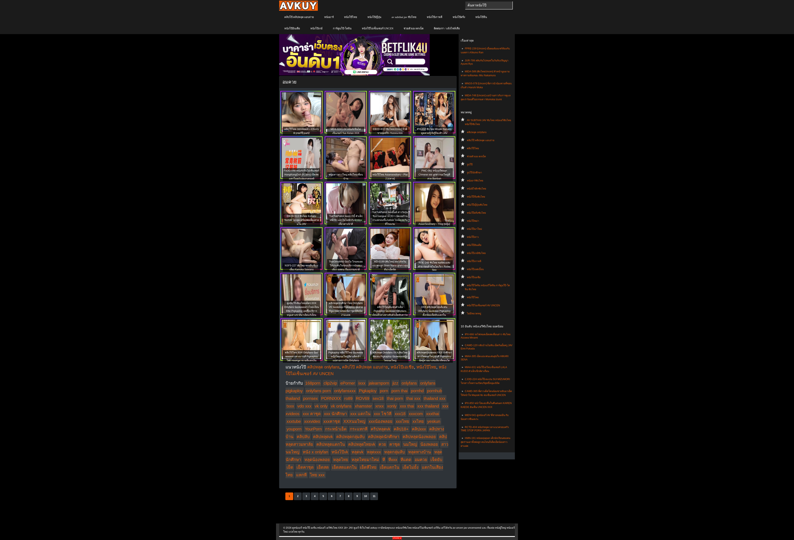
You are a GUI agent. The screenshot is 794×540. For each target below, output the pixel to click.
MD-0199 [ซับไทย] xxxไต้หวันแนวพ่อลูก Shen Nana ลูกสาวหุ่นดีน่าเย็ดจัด (390, 265)
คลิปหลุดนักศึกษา (383, 436)
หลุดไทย (340, 459)
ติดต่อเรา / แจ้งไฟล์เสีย (447, 28)
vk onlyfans (341, 406)
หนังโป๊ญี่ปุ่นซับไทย (477, 204)
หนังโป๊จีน (481, 17)
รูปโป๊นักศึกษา (474, 172)
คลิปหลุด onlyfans (477, 132)
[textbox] (489, 5)
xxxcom (416, 413)
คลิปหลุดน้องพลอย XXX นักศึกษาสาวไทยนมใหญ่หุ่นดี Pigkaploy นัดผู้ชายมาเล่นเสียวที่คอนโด (434, 356)
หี (383, 459)
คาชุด (394, 444)
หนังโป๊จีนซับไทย (476, 196)
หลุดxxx (374, 452)
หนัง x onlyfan (315, 452)
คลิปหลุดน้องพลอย (419, 436)
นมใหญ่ (410, 444)
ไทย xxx (317, 475)
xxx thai (407, 406)
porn (384, 391)
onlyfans (409, 383)
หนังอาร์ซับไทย (475, 180)
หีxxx (392, 459)
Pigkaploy (368, 391)
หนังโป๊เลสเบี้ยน (475, 269)
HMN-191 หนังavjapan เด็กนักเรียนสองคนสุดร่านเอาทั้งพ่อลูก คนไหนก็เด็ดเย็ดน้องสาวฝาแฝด (485, 442)
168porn (312, 383)
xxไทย (418, 421)
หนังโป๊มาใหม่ (474, 229)
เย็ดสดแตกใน (344, 467)
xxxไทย (402, 421)
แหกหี (301, 475)
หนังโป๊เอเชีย (474, 277)
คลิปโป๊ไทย (473, 148)
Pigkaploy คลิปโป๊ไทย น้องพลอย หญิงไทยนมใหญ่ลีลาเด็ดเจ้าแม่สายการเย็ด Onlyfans (345, 356)
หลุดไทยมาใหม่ (365, 459)
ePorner (347, 383)
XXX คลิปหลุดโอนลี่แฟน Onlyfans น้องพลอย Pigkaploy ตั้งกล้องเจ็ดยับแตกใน (434, 311)
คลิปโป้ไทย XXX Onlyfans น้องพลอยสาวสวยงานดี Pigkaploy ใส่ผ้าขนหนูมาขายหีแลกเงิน (301, 356)
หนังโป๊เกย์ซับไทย (476, 253)
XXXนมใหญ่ (354, 421)
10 (365, 496)
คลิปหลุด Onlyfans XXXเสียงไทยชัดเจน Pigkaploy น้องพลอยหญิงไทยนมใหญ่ (390, 356)
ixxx (361, 383)
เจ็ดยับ (436, 459)
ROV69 (362, 398)
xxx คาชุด (312, 413)
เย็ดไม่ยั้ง (411, 467)
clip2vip (330, 383)
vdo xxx (304, 406)
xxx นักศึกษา (335, 413)
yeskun (433, 421)
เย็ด (290, 467)
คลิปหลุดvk (323, 436)
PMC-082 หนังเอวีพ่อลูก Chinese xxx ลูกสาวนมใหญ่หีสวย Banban (434, 174)
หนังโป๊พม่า (473, 220)
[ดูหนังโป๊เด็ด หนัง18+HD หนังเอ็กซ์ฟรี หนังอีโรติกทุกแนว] (298, 9)
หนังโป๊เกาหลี (434, 17)
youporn (294, 429)
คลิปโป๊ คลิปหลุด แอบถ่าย (299, 17)
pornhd (417, 391)
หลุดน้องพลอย (317, 459)
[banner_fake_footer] (397, 538)
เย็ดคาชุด (305, 467)
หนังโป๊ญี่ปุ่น (374, 17)
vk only (321, 406)
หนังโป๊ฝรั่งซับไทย (476, 212)
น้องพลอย (429, 444)
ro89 (348, 398)
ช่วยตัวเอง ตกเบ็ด (413, 28)
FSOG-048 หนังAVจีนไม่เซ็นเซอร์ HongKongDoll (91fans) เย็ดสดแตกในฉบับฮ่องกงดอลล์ (301, 174)
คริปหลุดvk (380, 429)
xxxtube (294, 421)
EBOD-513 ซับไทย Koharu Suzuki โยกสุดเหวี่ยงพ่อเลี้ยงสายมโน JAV (301, 220)
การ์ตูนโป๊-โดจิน (342, 28)
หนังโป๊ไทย (350, 17)
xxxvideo (312, 421)
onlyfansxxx (345, 391)
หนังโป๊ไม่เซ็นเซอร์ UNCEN (377, 28)
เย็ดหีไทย (368, 467)
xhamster (363, 406)
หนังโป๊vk (339, 452)
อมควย (421, 459)
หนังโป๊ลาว (473, 237)
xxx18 (400, 413)
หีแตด (406, 459)
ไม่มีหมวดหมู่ (474, 313)
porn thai (399, 391)
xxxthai (432, 413)
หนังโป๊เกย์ (316, 28)
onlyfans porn (318, 391)
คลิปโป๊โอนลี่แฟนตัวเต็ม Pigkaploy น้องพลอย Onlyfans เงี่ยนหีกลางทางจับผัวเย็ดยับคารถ (390, 311)
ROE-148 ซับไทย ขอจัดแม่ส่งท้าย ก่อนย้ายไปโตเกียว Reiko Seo (434, 266)
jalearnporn (379, 383)
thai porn (395, 398)
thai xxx (413, 398)
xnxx (379, 406)
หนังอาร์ (329, 17)
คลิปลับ (303, 436)
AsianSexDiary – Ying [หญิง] (434, 224)
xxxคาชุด (331, 421)
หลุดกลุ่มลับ (394, 452)
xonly (392, 406)
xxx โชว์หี (382, 413)
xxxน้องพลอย (380, 421)
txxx (290, 406)
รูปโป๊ (470, 164)
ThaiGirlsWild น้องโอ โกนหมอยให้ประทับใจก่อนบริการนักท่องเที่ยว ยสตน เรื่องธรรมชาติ (346, 265)
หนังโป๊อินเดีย (292, 28)
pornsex (310, 398)
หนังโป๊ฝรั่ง (459, 17)
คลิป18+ (401, 429)
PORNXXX (331, 398)
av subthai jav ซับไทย (404, 17)
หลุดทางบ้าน (419, 452)
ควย (382, 444)
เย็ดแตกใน (389, 467)
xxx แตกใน (360, 413)
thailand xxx (434, 398)
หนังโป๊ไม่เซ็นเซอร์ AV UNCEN (483, 305)
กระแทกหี (358, 429)
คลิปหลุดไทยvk (361, 444)
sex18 (378, 398)
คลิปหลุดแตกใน (330, 444)
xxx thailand (428, 406)
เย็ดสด (323, 467)
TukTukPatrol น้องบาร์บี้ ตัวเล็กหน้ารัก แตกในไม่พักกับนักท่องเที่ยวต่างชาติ (345, 220)
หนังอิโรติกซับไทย (476, 188)
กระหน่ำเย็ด (336, 429)
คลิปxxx (419, 429)
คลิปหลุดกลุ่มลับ (350, 436)
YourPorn (313, 429)
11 (374, 496)
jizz (395, 383)
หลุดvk (358, 452)
